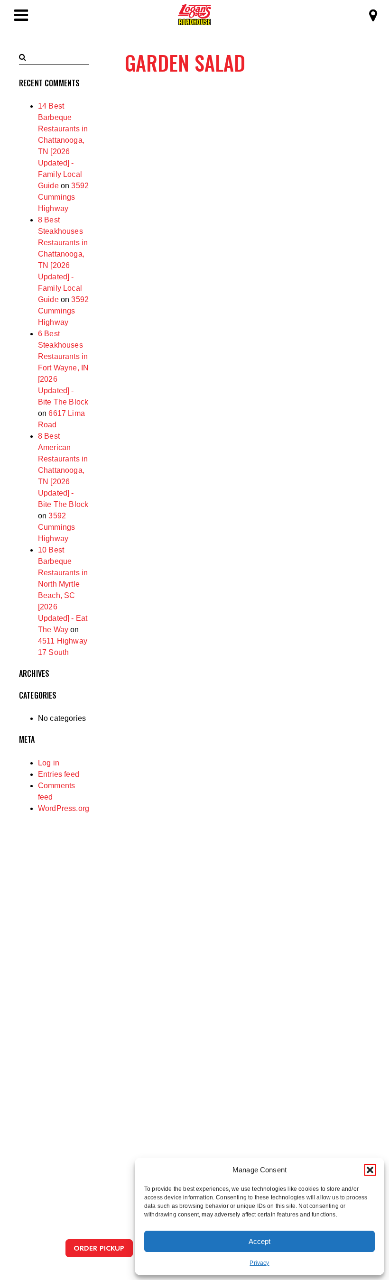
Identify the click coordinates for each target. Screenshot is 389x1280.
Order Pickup (99, 1248)
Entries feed (58, 774)
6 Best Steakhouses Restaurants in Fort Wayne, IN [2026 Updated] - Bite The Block (63, 368)
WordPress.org (63, 808)
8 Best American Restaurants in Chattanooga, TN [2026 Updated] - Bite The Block (63, 470)
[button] (370, 1170)
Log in (48, 763)
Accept (259, 1241)
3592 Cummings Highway (63, 197)
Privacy (259, 1263)
